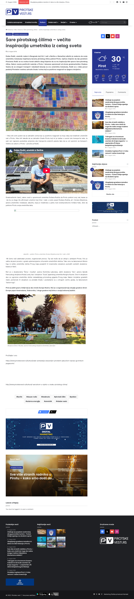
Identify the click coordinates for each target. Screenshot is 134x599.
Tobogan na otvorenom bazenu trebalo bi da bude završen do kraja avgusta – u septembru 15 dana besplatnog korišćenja (31, 476)
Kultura (42, 22)
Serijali (63, 22)
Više (15, 29)
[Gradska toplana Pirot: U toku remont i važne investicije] (98, 154)
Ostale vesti (52, 22)
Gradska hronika (31, 22)
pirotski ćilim (60, 397)
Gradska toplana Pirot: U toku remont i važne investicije (116, 152)
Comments (122, 92)
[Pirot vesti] (19, 12)
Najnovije (97, 92)
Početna (10, 29)
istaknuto (46, 397)
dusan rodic (32, 397)
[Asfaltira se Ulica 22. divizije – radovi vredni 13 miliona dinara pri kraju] (51, 545)
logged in (17, 509)
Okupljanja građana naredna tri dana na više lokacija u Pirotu (116, 114)
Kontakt (125, 594)
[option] (46, 475)
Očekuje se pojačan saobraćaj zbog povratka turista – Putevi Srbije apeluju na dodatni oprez (116, 103)
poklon (73, 397)
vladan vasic (62, 401)
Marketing (107, 594)
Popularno (109, 92)
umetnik (48, 401)
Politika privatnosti (117, 594)
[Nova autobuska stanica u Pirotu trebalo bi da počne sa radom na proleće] (41, 545)
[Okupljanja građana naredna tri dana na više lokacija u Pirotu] (98, 115)
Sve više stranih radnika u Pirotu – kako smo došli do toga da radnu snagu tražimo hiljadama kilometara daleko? (66, 2)
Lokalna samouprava (14, 22)
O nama (72, 22)
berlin (19, 397)
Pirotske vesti (16, 595)
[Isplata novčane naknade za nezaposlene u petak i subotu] (61, 539)
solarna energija (33, 401)
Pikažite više (110, 194)
